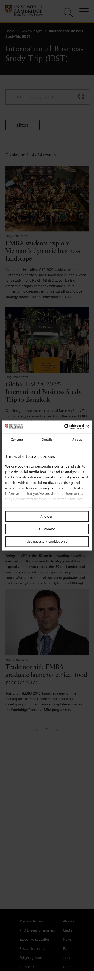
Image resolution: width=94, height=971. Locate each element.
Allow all (47, 516)
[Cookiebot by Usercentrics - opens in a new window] (69, 427)
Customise (47, 528)
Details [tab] (47, 439)
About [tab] (77, 439)
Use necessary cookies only (47, 541)
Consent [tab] (17, 439)
